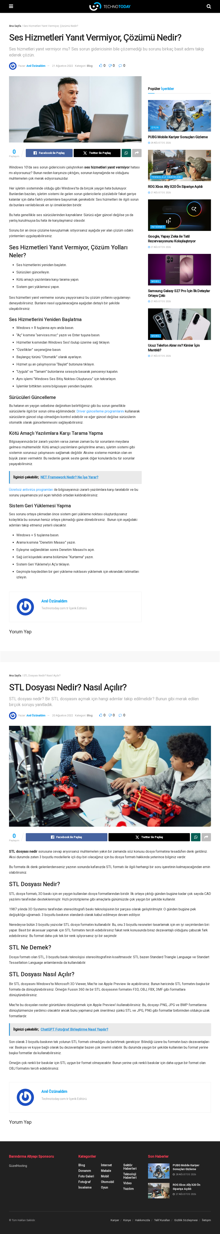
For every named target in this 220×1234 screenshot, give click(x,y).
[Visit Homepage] (109, 6)
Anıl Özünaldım (35, 65)
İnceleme (85, 1187)
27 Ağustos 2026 (160, 192)
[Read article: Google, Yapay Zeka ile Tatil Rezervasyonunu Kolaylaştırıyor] (179, 215)
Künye (127, 1220)
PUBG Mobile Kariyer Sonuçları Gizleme (178, 137)
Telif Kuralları (162, 1220)
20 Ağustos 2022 (62, 715)
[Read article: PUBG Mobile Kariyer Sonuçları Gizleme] (179, 116)
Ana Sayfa (15, 25)
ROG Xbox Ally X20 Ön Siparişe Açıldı (175, 187)
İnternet (157, 227)
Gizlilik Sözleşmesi (186, 1220)
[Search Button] (209, 6)
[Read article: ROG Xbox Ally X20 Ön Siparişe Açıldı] (179, 165)
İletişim (206, 1220)
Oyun (155, 127)
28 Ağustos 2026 (160, 142)
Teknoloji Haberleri (166, 177)
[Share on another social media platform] (137, 153)
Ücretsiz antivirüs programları (31, 490)
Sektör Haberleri (130, 1166)
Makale (106, 1170)
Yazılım (128, 1188)
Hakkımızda (142, 1220)
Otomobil (107, 1182)
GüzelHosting (18, 1165)
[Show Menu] (11, 6)
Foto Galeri (86, 1176)
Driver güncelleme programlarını (100, 411)
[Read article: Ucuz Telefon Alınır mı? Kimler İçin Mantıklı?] (179, 324)
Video (127, 1183)
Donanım (84, 1170)
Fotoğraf (84, 1182)
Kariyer (115, 1220)
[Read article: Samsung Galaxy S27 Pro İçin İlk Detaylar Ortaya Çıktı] (179, 269)
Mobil (155, 281)
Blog (90, 65)
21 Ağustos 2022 (62, 65)
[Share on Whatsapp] (126, 153)
